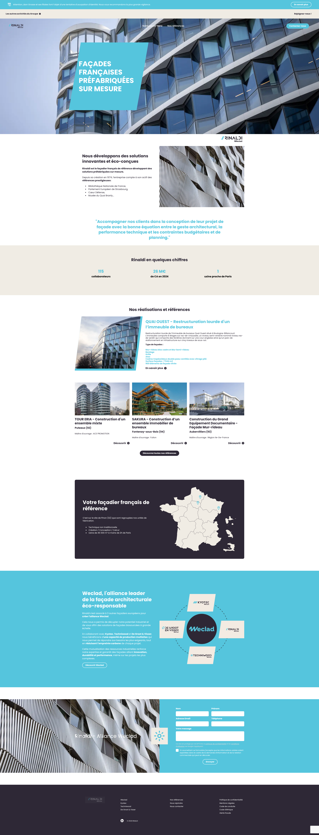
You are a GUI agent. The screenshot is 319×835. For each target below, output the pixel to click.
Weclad (123, 800)
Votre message (183, 729)
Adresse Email (183, 718)
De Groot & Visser (128, 809)
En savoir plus (301, 4)
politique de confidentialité (215, 744)
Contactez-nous (297, 26)
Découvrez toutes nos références (159, 453)
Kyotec (123, 803)
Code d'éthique (226, 809)
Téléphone (216, 718)
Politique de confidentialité (230, 800)
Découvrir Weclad (94, 665)
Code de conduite (227, 806)
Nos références (175, 26)
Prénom (215, 709)
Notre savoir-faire (152, 26)
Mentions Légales (226, 803)
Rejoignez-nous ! (303, 13)
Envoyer (210, 761)
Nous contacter (176, 806)
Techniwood (125, 806)
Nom (178, 709)
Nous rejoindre (176, 803)
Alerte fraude (225, 813)
